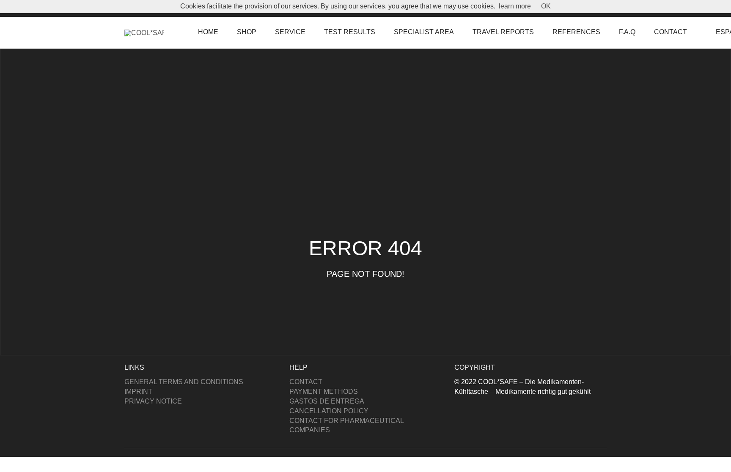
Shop (246, 31)
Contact (670, 31)
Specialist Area (424, 31)
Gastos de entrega (326, 401)
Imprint (138, 391)
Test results (349, 31)
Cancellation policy (328, 411)
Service (290, 31)
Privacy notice (153, 401)
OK (546, 6)
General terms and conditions (183, 381)
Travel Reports (503, 31)
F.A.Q (627, 31)
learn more (515, 6)
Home (208, 31)
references (576, 31)
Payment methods (323, 391)
